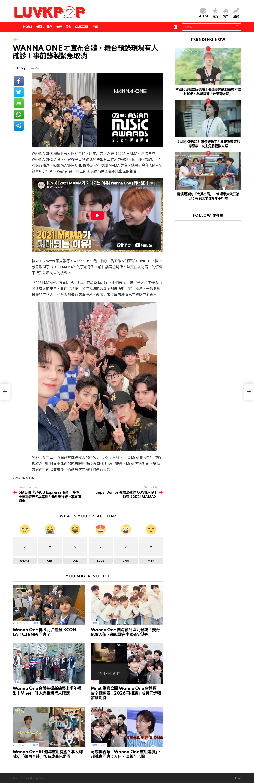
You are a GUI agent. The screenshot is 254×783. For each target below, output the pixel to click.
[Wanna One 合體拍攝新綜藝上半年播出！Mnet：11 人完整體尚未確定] (49, 663)
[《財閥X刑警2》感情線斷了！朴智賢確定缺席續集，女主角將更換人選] (208, 118)
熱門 (226, 16)
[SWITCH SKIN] (175, 27)
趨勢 (236, 16)
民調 (95, 27)
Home (27, 27)
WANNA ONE (25, 478)
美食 (68, 27)
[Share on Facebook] (19, 81)
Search (237, 27)
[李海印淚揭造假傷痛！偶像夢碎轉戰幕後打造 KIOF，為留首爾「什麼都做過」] (208, 66)
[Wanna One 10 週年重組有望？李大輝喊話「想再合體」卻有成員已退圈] (49, 727)
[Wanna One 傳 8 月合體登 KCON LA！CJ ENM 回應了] (49, 605)
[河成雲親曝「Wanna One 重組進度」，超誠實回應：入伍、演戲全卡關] (127, 727)
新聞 (39, 27)
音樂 (94, 681)
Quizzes (82, 27)
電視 (36, 623)
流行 (215, 16)
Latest (202, 16)
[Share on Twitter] (19, 92)
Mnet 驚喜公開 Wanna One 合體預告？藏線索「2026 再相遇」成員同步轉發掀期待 (126, 693)
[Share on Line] (19, 103)
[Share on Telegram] (19, 126)
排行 (49, 27)
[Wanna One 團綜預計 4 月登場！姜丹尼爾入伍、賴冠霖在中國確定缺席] (127, 605)
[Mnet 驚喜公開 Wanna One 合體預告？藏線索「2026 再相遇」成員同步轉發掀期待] (127, 663)
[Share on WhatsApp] (19, 114)
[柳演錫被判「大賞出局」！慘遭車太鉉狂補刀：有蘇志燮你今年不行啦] (208, 171)
